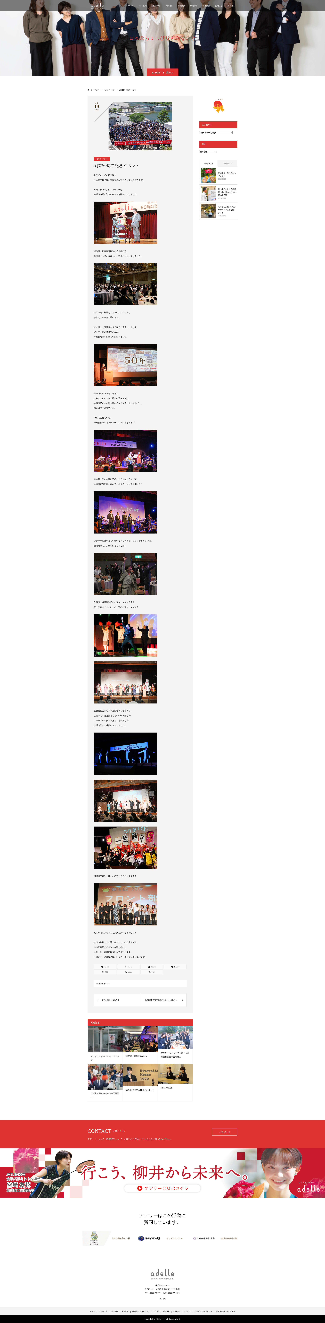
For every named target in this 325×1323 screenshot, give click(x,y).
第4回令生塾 (166, 1087)
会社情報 (156, 5)
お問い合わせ (224, 1132)
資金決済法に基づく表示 (225, 1311)
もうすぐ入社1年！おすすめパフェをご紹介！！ (226, 209)
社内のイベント (101, 159)
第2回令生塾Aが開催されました (140, 1090)
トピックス (227, 163)
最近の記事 (208, 163)
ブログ (156, 1311)
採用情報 (206, 5)
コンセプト (143, 5)
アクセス (231, 5)
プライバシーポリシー (203, 1311)
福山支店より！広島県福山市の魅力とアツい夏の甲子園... (227, 192)
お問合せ (218, 5)
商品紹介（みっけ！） (141, 1311)
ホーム (130, 5)
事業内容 (169, 5)
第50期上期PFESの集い (136, 1056)
